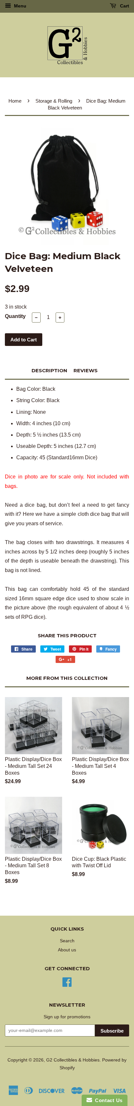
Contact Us (107, 1100)
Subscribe (112, 1031)
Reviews (86, 370)
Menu (19, 5)
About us (67, 949)
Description (49, 370)
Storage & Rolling (53, 101)
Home (14, 101)
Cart (124, 5)
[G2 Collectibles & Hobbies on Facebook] (67, 981)
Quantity (15, 316)
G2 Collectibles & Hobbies (73, 1060)
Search (67, 940)
